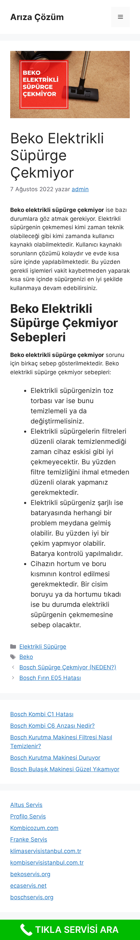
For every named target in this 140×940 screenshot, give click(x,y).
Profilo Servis (28, 816)
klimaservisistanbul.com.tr (45, 851)
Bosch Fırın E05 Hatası (50, 677)
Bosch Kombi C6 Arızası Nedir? (52, 725)
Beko (26, 656)
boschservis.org (31, 897)
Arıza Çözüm (37, 17)
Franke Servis (28, 839)
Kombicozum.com (34, 828)
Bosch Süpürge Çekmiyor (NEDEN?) (67, 667)
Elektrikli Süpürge (42, 646)
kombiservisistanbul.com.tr (47, 862)
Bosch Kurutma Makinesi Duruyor (55, 757)
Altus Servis (26, 804)
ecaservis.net (28, 885)
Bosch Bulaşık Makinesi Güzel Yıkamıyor (64, 769)
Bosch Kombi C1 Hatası (41, 714)
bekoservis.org (30, 874)
